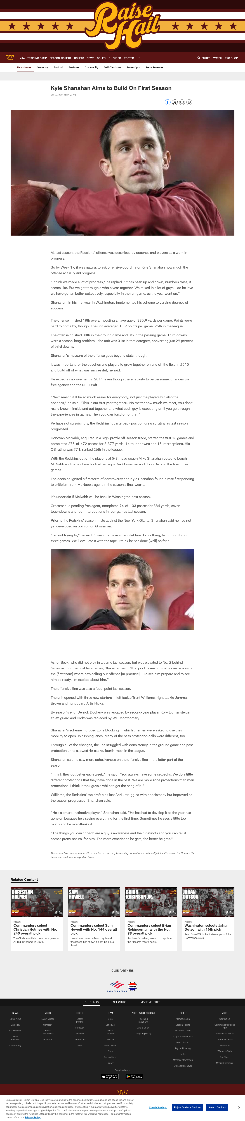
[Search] (198, 57)
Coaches (110, 1039)
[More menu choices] (138, 57)
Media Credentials (224, 1063)
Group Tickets (183, 1042)
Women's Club (225, 1051)
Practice (80, 1033)
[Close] (239, 1107)
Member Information (183, 1060)
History (110, 1063)
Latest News (15, 1019)
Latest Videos (47, 1019)
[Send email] (182, 104)
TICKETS (183, 1013)
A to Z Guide (143, 1027)
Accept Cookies (217, 1107)
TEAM (110, 1013)
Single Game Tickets (183, 1036)
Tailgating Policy (143, 1033)
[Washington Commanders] (122, 1093)
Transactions (110, 1057)
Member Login (183, 1019)
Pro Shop (224, 1057)
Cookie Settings (158, 1107)
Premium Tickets (183, 1030)
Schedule (110, 1024)
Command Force (225, 1039)
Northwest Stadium (143, 1013)
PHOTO (79, 1013)
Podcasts (47, 1039)
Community (15, 1045)
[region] (122, 1108)
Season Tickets (183, 1024)
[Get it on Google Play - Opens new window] (134, 1078)
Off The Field (15, 1030)
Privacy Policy (33, 1117)
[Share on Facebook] (168, 104)
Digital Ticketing (183, 1048)
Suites (183, 1054)
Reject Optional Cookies (187, 1107)
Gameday (15, 1024)
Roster (110, 1019)
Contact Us (224, 1019)
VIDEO (48, 1013)
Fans (79, 1045)
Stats (110, 1051)
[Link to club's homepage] (10, 57)
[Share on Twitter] (175, 104)
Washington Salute (225, 1033)
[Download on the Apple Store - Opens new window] (109, 1077)
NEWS (15, 1013)
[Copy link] (189, 102)
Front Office (110, 1045)
